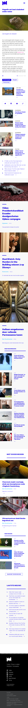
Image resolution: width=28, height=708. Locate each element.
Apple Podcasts (12, 678)
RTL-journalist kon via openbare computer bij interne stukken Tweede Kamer (17, 619)
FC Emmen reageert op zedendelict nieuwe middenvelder (17, 606)
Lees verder (2, 146)
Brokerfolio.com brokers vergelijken (13, 699)
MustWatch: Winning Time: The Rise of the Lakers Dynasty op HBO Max (17, 624)
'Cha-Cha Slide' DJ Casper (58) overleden (15, 614)
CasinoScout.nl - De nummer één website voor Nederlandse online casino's (15, 702)
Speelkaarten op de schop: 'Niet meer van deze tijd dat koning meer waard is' (15, 166)
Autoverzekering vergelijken (11, 695)
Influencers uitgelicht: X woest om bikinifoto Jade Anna (16, 602)
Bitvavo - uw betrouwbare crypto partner (13, 700)
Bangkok (15, 80)
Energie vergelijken (10, 694)
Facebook (10, 672)
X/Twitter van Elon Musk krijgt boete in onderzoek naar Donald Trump (13, 162)
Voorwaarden (16, 666)
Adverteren (9, 666)
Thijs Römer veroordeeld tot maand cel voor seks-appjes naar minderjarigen (17, 597)
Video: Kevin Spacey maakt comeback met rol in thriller (15, 593)
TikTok (10, 680)
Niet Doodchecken (7, 339)
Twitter (10, 670)
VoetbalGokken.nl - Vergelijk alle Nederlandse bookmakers (14, 705)
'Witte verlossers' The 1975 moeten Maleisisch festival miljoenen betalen (14, 170)
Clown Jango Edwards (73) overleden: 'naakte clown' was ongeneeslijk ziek (17, 630)
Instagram (10, 674)
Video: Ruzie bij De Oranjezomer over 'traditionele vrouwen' (12, 174)
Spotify (10, 676)
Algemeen (17, 121)
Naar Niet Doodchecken (14, 574)
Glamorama (18, 110)
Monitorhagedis (6, 80)
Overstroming (6, 82)
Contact (8, 664)
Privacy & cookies (15, 664)
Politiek (17, 149)
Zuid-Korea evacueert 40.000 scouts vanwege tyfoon (17, 610)
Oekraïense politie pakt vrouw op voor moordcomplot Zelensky (16, 635)
